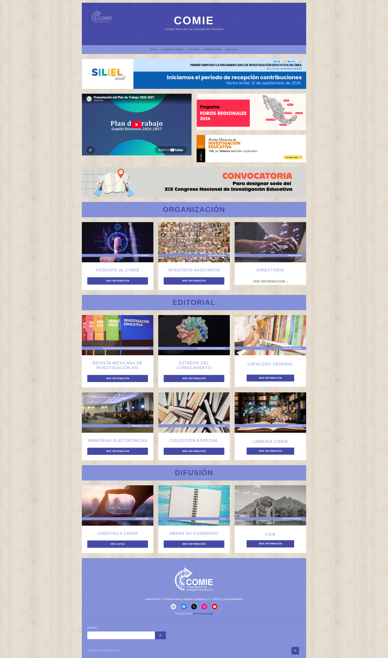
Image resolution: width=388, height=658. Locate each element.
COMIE (194, 20)
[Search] (160, 635)
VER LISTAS (118, 544)
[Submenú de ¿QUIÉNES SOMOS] (183, 49)
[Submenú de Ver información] (287, 281)
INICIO (153, 49)
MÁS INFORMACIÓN (117, 281)
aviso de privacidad (203, 613)
